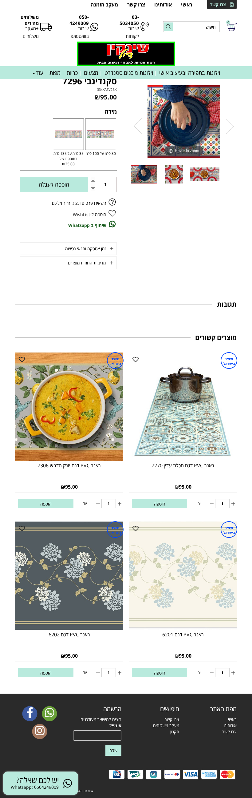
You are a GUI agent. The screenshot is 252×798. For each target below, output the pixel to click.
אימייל (115, 725)
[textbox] (155, 709)
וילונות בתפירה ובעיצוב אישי (189, 72)
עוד (39, 72)
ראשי (186, 4)
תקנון (174, 732)
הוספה (159, 504)
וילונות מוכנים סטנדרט (128, 72)
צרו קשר (218, 4)
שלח (113, 750)
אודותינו (163, 4)
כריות (72, 72)
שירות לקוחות (132, 32)
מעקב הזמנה (104, 4)
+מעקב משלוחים (31, 32)
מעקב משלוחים (166, 725)
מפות (55, 72)
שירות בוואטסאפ (80, 32)
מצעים (91, 72)
